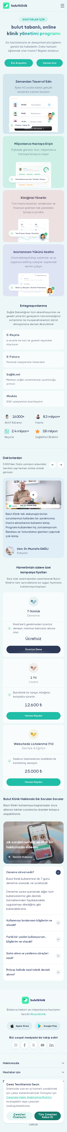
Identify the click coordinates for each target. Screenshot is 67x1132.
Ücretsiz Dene (33, 649)
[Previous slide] (52, 465)
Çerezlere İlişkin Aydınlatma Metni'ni (29, 1097)
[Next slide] (61, 465)
